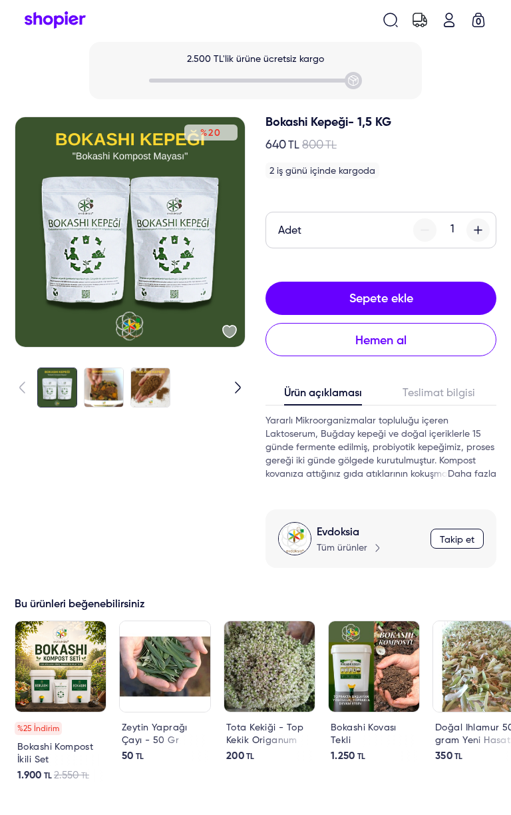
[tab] (323, 396)
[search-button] (391, 20)
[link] (60, 701)
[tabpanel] (380, 447)
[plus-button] (478, 230)
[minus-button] (424, 230)
